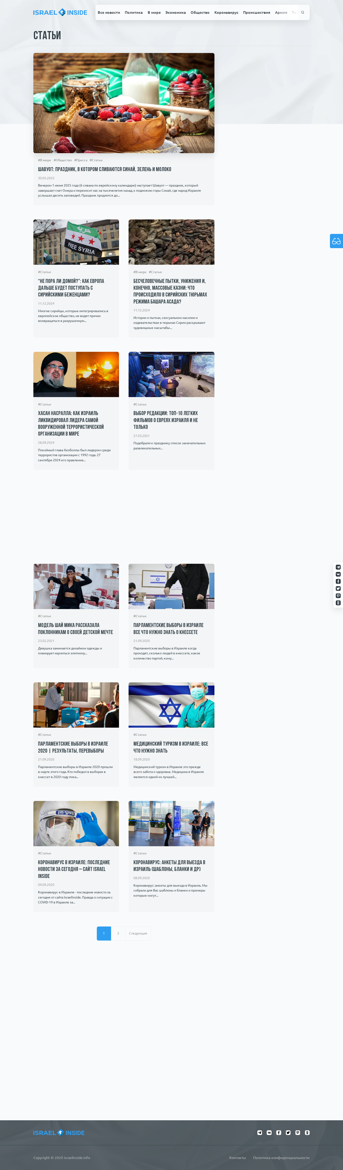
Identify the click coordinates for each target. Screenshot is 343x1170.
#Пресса (80, 160)
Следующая (138, 933)
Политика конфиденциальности (281, 1158)
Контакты (237, 1158)
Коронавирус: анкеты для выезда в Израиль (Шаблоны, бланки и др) (169, 866)
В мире (154, 12)
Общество (200, 12)
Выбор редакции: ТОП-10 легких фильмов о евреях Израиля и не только (165, 420)
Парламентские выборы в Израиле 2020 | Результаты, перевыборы (73, 747)
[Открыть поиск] (302, 12)
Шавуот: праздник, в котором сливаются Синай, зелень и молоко (104, 170)
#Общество (63, 160)
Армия (281, 12)
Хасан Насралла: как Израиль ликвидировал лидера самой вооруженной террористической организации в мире (71, 424)
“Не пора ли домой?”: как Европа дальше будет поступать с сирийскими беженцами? (71, 288)
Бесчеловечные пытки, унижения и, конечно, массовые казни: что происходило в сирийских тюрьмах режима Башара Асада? (170, 292)
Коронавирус (226, 12)
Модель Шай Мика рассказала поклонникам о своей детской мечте (75, 629)
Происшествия (256, 12)
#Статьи (96, 160)
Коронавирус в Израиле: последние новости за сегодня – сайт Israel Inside (74, 869)
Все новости (109, 12)
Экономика (175, 12)
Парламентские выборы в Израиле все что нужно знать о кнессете (168, 629)
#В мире (44, 160)
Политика (134, 12)
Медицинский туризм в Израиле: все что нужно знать (170, 747)
